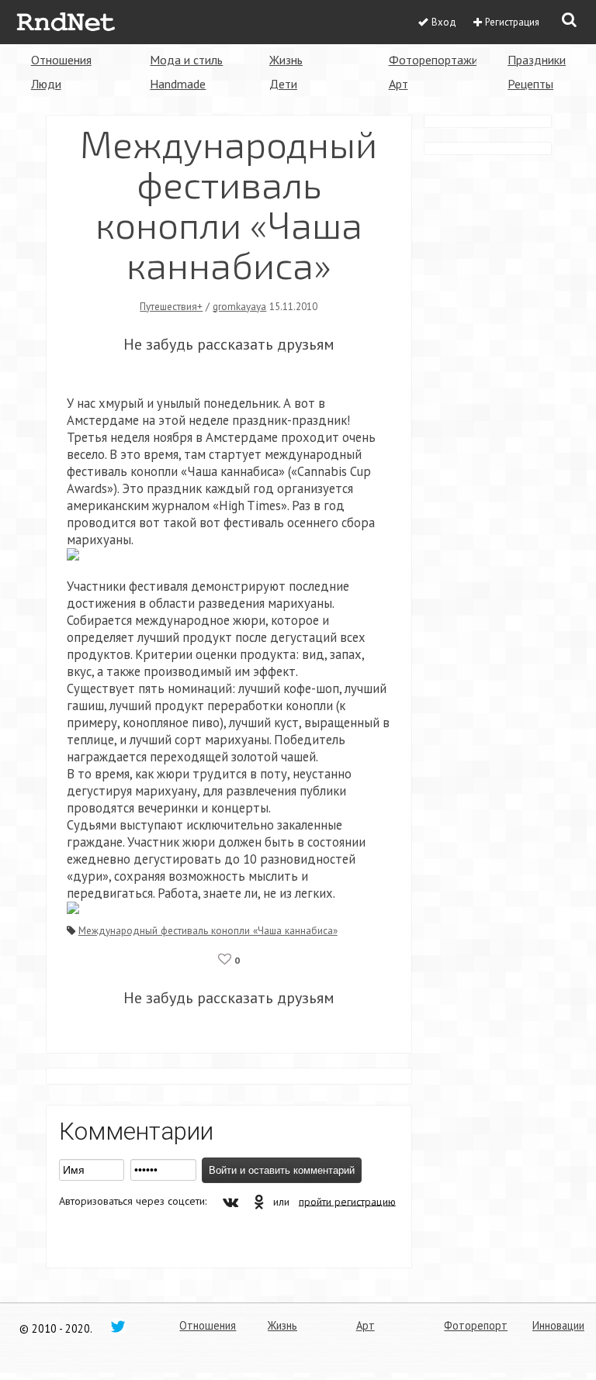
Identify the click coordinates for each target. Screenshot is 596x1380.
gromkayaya (239, 306)
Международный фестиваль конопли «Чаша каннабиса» (208, 930)
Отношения (61, 59)
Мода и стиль (186, 59)
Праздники (537, 59)
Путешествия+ (171, 306)
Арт (398, 83)
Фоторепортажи (433, 59)
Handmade (178, 83)
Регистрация (512, 22)
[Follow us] (118, 1326)
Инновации (558, 1325)
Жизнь (286, 59)
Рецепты (530, 83)
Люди (46, 83)
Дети (283, 83)
